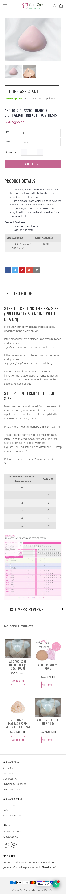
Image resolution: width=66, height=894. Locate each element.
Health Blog (9, 805)
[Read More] (49, 867)
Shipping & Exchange (14, 784)
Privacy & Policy (11, 789)
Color (7, 141)
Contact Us (9, 773)
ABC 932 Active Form (48, 666)
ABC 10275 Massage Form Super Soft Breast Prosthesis (17, 725)
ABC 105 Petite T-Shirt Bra (48, 721)
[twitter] (15, 270)
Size (7, 132)
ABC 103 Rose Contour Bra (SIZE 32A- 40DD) (18, 665)
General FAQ (10, 778)
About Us (8, 768)
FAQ (5, 810)
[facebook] (8, 270)
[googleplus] (29, 270)
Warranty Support (12, 815)
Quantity (10, 152)
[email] (36, 270)
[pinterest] (22, 270)
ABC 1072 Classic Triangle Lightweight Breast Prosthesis (31, 112)
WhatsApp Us (10, 836)
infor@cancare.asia (13, 831)
